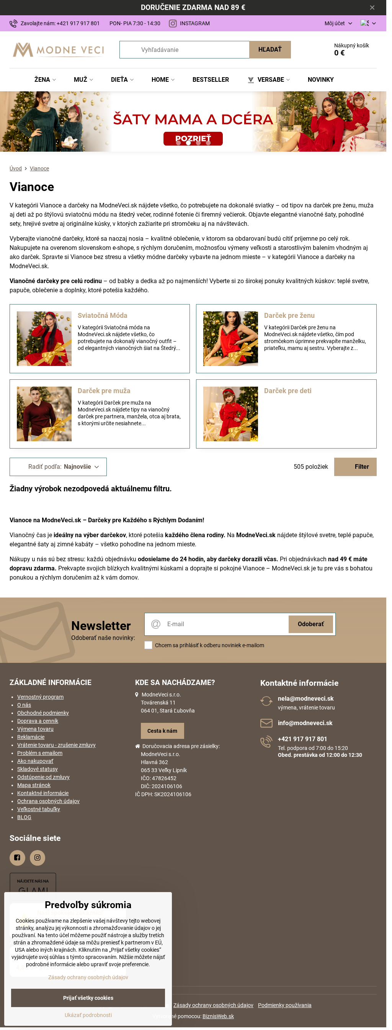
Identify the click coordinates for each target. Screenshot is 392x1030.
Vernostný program (40, 697)
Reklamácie (30, 737)
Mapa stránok (34, 785)
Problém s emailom (39, 753)
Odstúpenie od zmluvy (43, 777)
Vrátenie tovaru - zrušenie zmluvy (56, 745)
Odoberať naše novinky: (103, 637)
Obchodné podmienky (43, 713)
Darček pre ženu (289, 315)
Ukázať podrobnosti (88, 1015)
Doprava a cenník (37, 721)
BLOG (24, 817)
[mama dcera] (193, 122)
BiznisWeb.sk (218, 1016)
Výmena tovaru (35, 729)
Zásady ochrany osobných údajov (213, 1005)
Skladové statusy (37, 769)
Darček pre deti (288, 391)
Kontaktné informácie (43, 793)
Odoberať (311, 624)
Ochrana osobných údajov (48, 801)
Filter (361, 466)
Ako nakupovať (35, 761)
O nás (24, 705)
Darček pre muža (104, 391)
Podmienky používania (285, 1005)
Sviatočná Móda (102, 315)
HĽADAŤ (270, 49)
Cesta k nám (162, 731)
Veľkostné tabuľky (38, 809)
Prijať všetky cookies (88, 998)
